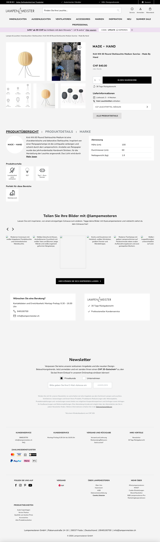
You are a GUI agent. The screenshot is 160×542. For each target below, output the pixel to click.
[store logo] (20, 10)
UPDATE (114, 30)
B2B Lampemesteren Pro (136, 495)
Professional (80, 24)
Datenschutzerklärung (104, 407)
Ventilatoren (63, 19)
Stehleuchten (37, 36)
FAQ (23, 442)
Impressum (99, 488)
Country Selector (99, 495)
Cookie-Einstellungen (136, 490)
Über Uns (99, 485)
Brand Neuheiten (136, 493)
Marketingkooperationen (136, 498)
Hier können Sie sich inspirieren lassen (78, 281)
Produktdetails (59, 131)
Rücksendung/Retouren (99, 440)
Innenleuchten (26, 36)
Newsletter (136, 437)
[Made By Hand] (106, 46)
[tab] (24, 131)
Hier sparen (91, 30)
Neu (129, 19)
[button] (18, 95)
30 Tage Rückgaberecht (136, 440)
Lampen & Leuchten (13, 36)
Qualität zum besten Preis (23, 515)
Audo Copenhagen (23, 510)
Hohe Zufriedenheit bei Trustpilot (29, 2)
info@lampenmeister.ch (28, 315)
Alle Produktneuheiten (24, 520)
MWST (136, 488)
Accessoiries (23, 517)
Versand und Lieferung (99, 437)
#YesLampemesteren (136, 485)
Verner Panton (23, 512)
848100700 (22, 311)
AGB (98, 490)
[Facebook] (16, 485)
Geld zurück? (98, 442)
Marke (85, 131)
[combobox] (82, 10)
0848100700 (23, 437)
